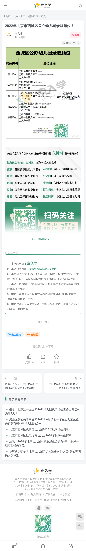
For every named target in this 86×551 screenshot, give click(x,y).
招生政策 (33, 16)
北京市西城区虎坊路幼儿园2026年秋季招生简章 (39, 429)
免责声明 (36, 494)
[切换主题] (80, 526)
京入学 (19, 33)
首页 (7, 16)
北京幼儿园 (19, 16)
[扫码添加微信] (80, 517)
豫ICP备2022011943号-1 (57, 499)
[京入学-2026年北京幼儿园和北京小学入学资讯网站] (43, 471)
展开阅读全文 (41, 239)
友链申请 (21, 494)
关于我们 (65, 494)
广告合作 (50, 494)
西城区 (34, 334)
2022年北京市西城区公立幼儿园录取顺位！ (39, 25)
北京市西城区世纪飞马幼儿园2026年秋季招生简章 (40, 435)
